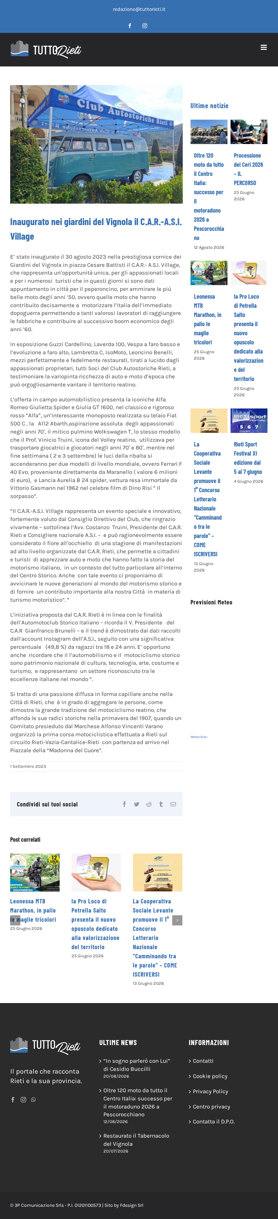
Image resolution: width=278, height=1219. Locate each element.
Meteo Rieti (199, 737)
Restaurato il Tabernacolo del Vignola (136, 1139)
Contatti (203, 1060)
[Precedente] (15, 920)
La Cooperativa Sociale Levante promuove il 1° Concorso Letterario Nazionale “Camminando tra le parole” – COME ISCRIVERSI (155, 937)
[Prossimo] (177, 920)
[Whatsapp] (33, 1099)
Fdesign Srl (131, 1205)
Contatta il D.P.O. (214, 1121)
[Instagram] (23, 1099)
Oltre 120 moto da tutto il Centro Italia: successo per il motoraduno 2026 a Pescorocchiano (137, 1102)
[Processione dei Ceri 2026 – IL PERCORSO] (249, 132)
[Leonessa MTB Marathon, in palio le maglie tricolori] (35, 873)
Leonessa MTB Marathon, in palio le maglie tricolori (33, 910)
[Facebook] (13, 1099)
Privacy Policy (210, 1091)
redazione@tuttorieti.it (139, 9)
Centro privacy (211, 1106)
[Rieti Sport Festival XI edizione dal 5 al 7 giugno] (249, 420)
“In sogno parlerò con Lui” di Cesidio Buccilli (136, 1064)
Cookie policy (210, 1076)
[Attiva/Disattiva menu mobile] (264, 47)
